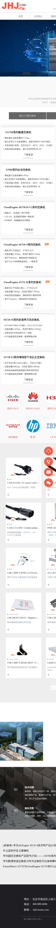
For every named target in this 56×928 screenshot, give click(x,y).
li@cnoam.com (41, 909)
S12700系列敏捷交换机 (18, 132)
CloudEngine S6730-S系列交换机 (22, 244)
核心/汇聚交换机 (27, 115)
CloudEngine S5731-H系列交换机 (23, 282)
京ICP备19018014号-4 (33, 919)
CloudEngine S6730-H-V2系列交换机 (24, 207)
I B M (53, 437)
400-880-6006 (40, 904)
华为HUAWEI (33, 408)
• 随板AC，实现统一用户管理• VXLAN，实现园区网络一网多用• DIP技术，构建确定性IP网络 (18, 216)
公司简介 (38, 16)
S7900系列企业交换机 (18, 169)
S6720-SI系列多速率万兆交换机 (21, 319)
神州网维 (13, 437)
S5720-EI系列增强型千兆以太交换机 (24, 357)
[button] (20, 73)
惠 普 (32, 437)
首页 (21, 16)
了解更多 (28, 154)
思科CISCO (13, 408)
